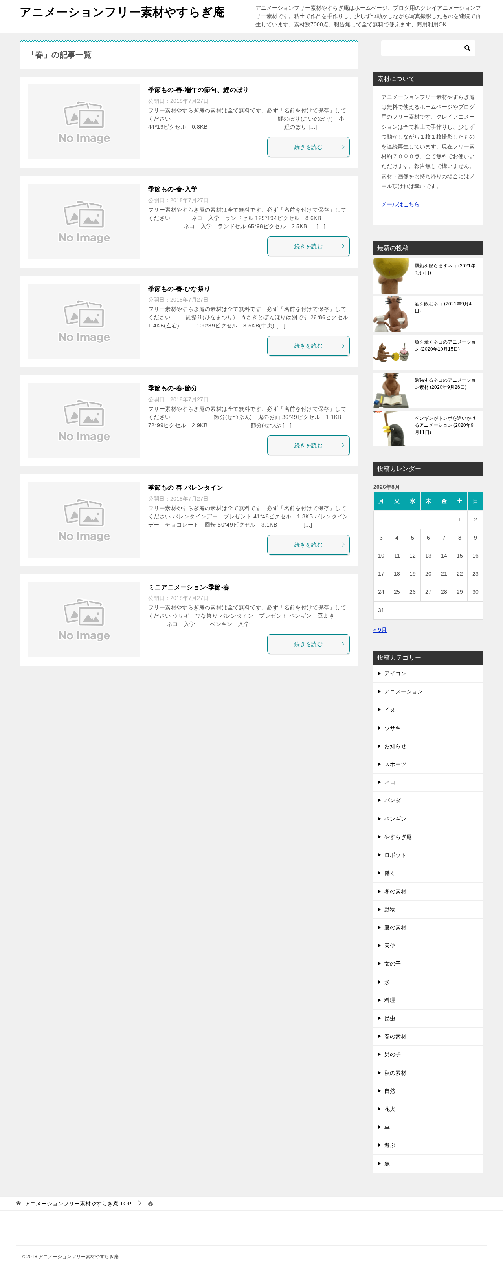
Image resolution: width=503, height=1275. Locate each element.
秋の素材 (395, 1073)
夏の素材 (395, 927)
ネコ (389, 782)
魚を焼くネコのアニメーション (445, 345)
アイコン (395, 673)
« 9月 (380, 630)
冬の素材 (395, 891)
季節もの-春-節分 (173, 388)
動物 (389, 909)
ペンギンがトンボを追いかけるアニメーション (445, 425)
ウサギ (392, 728)
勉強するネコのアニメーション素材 (445, 383)
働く (389, 873)
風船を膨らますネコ (445, 269)
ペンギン (395, 819)
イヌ (389, 709)
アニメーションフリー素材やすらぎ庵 (122, 11)
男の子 (392, 1054)
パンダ (392, 800)
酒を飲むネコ (443, 307)
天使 (389, 945)
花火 (389, 1109)
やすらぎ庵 (398, 837)
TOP (78, 1203)
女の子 (392, 963)
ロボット (395, 855)
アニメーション (403, 691)
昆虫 (389, 1018)
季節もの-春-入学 (173, 189)
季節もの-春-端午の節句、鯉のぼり (198, 89)
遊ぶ (389, 1145)
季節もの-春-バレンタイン (185, 487)
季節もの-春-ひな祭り (179, 288)
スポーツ (395, 764)
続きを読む (308, 147)
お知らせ (395, 746)
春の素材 (395, 1036)
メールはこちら (400, 204)
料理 (389, 1000)
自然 (389, 1091)
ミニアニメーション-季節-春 (189, 587)
